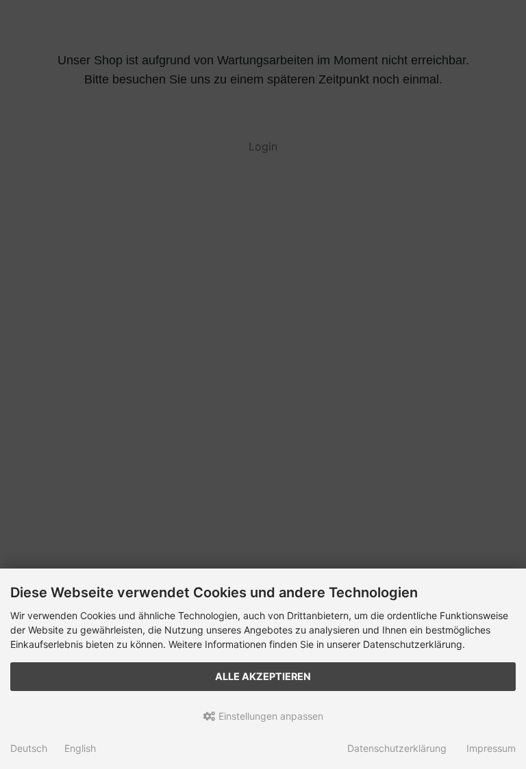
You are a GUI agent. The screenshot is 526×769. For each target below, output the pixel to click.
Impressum (491, 748)
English (80, 748)
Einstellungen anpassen (269, 716)
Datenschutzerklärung (397, 748)
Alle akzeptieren (263, 676)
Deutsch (28, 748)
